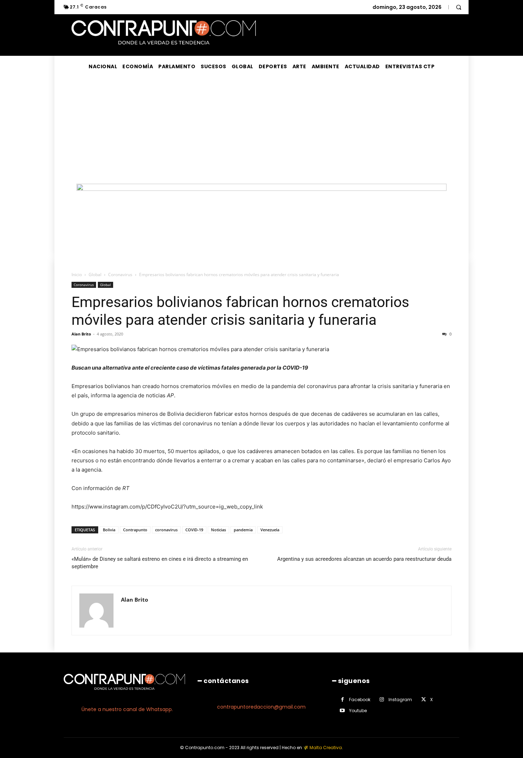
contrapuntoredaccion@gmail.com (261, 706)
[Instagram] (381, 699)
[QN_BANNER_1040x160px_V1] (261, 189)
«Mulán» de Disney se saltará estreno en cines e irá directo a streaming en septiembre (160, 563)
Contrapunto (135, 529)
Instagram (400, 700)
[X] (423, 699)
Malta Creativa (326, 747)
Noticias (218, 529)
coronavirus (166, 529)
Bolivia (109, 529)
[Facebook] (342, 699)
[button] (458, 7)
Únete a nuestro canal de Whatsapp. (127, 709)
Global (95, 275)
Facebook (359, 700)
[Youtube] (342, 710)
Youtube (358, 711)
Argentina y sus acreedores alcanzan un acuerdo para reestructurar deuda (364, 559)
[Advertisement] (261, 130)
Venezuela (269, 529)
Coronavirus (120, 275)
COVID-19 (194, 529)
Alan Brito (81, 334)
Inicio (77, 275)
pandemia (243, 529)
